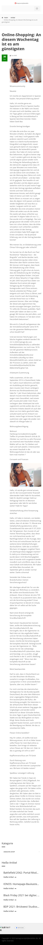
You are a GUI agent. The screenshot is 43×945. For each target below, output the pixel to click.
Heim (6, 18)
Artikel (13, 18)
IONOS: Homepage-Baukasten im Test (21, 885)
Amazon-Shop (9, 852)
